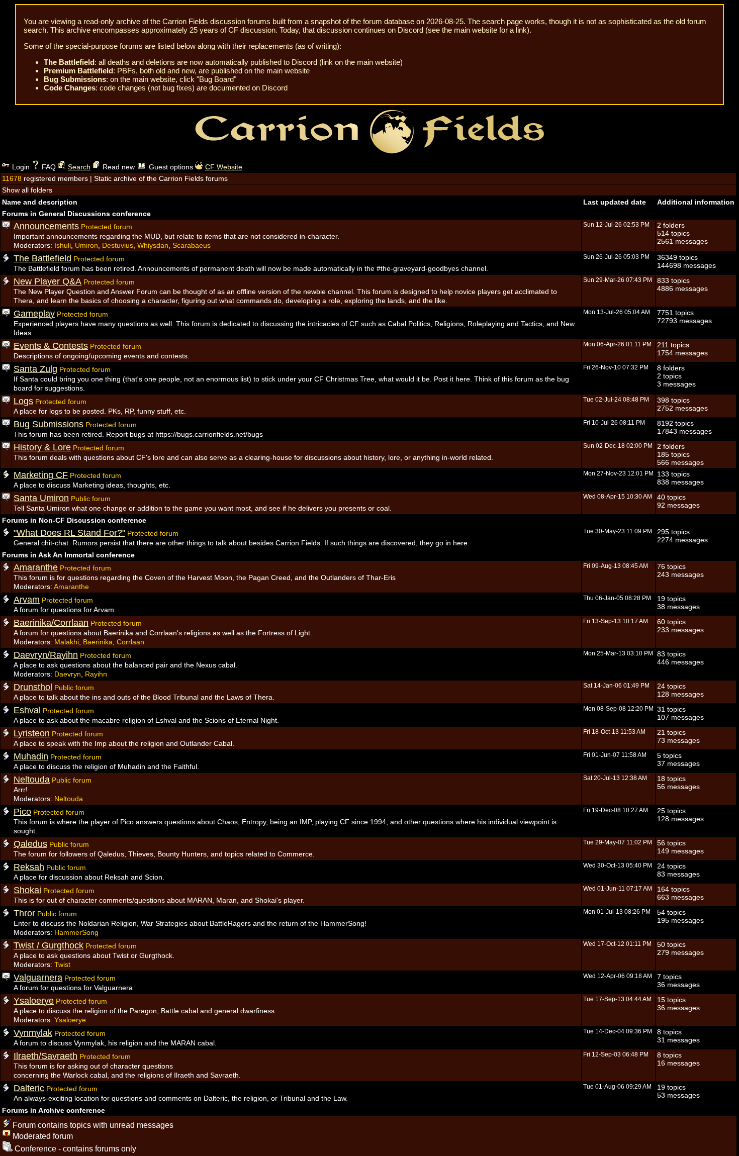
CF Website (223, 167)
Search (79, 167)
